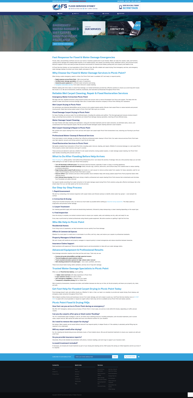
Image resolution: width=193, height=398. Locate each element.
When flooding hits (57, 160)
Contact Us (77, 378)
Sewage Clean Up (112, 375)
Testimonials (78, 381)
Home (76, 369)
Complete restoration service (64, 84)
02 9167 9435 (131, 356)
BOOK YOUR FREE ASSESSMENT (63, 44)
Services (77, 374)
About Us (77, 371)
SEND (115, 356)
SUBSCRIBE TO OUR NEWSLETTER (61, 356)
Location (77, 376)
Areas (53, 369)
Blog (76, 383)
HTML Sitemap (111, 389)
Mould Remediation (112, 373)
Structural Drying (101, 386)
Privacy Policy (55, 374)
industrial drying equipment (115, 201)
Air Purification (111, 378)
